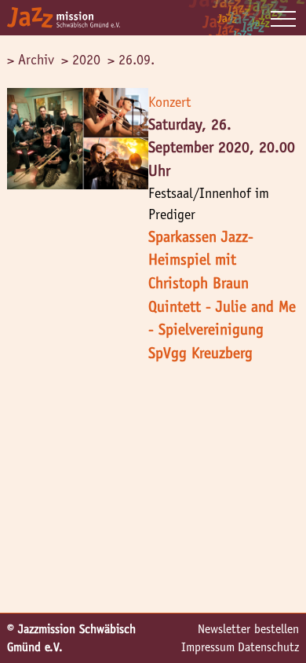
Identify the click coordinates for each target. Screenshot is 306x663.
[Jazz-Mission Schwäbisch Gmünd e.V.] (63, 17)
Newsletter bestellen (248, 628)
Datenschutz (268, 646)
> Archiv (30, 59)
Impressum (208, 646)
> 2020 (80, 59)
